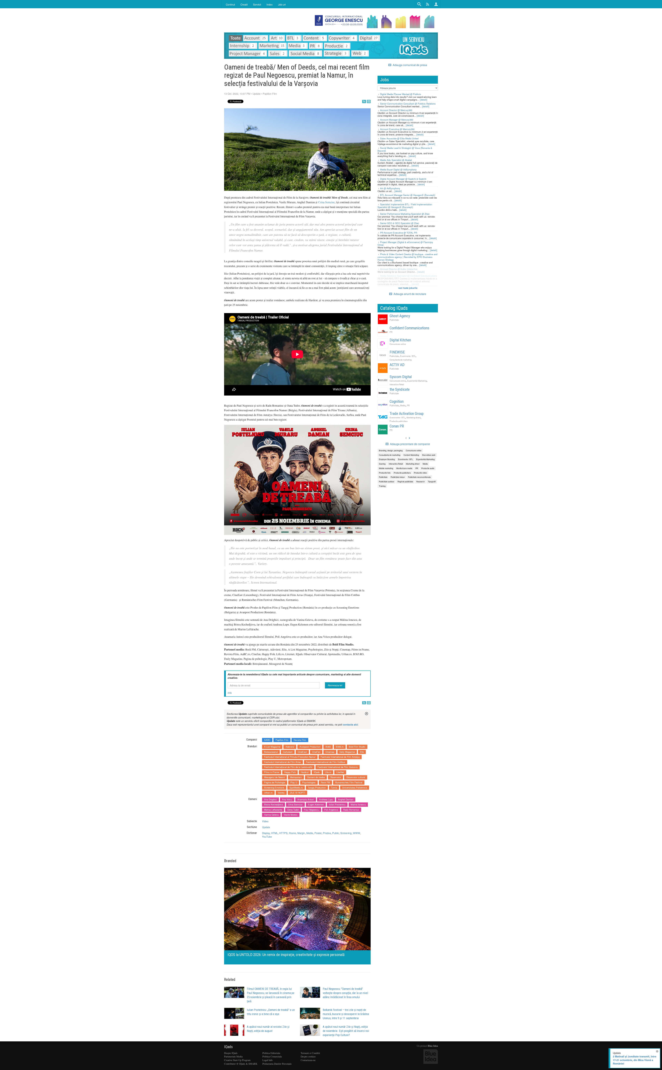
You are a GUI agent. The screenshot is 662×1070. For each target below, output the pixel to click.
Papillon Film (270, 93)
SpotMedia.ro (296, 787)
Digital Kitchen (400, 340)
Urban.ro (268, 792)
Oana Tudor (293, 809)
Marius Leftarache (273, 809)
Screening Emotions (274, 787)
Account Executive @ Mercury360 (397, 129)
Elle (362, 751)
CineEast (302, 751)
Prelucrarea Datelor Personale (277, 1063)
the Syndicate (400, 389)
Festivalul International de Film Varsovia (338, 767)
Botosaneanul (271, 751)
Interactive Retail (397, 384)
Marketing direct (413, 417)
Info (230, 692)
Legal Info (267, 1060)
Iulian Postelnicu (337, 804)
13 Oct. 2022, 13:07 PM (237, 93)
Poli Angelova (331, 809)
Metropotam (296, 777)
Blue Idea (433, 1046)
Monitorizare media (404, 468)
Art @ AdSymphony (390, 188)
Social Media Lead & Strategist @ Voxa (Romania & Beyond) (405, 149)
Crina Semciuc (326, 202)
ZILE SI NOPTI (297, 792)
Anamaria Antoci (305, 799)
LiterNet (340, 772)
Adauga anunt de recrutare (409, 293)
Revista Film (300, 740)
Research (420, 481)
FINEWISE (397, 352)
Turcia (334, 787)
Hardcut (305, 772)
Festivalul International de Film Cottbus (325, 762)
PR (391, 332)
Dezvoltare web (428, 454)
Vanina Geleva (271, 814)
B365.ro (340, 746)
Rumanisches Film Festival (348, 782)
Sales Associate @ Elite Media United (399, 138)
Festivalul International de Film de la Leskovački (288, 767)
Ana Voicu (287, 799)
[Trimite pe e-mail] (369, 101)
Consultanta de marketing (401, 359)
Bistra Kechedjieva (273, 804)
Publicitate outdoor (386, 481)
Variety (281, 792)
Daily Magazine (347, 751)
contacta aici (350, 724)
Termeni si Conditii (310, 1053)
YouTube (267, 836)
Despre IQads (231, 1053)
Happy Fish (290, 772)
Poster (318, 833)
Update (256, 93)
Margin (301, 833)
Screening (346, 833)
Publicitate (394, 319)
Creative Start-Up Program (237, 1060)
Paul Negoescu (311, 809)
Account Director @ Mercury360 (396, 110)
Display (266, 833)
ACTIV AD (397, 365)
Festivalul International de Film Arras (282, 762)
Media (309, 833)
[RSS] (364, 101)
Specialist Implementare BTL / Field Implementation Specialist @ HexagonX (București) (405, 206)
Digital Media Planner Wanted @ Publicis (400, 94)
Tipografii (432, 481)
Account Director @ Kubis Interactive (398, 269)
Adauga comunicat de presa (409, 65)
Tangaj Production (317, 787)
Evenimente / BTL (408, 356)
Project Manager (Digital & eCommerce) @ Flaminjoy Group (405, 243)
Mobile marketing (386, 468)
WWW (356, 833)
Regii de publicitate (405, 481)
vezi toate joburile (407, 287)
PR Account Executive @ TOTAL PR (398, 232)
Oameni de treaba (316, 777)
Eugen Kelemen (316, 804)
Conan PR (397, 426)
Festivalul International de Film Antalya (340, 756)
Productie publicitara (398, 421)
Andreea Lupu (326, 799)
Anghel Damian (345, 799)
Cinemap (329, 751)
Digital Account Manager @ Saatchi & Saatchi (403, 178)
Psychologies (309, 782)
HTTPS (283, 833)
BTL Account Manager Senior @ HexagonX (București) (407, 195)
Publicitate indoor (398, 477)
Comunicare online (398, 344)
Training (382, 486)
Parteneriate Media (233, 1056)
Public (335, 833)
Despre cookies (308, 1056)
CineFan (316, 751)
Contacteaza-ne (308, 1060)
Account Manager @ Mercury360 (396, 119)
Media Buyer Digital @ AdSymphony (398, 169)
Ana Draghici (270, 799)
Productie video (420, 472)
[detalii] (423, 99)
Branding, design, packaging (391, 450)
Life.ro (328, 772)
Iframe (292, 833)
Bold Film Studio (357, 746)
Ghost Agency (400, 316)
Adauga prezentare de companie (409, 444)
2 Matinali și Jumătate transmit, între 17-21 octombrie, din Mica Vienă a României (634, 1060)
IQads (317, 772)
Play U (293, 782)
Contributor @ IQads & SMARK (240, 1063)
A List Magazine (272, 746)
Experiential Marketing (417, 380)
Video (265, 821)
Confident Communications (409, 328)
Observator (335, 777)
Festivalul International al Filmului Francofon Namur (289, 756)
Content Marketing (411, 454)
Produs (327, 833)
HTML (274, 833)
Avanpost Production (309, 746)
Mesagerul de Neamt (274, 777)
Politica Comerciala (272, 1056)
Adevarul (289, 746)
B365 (328, 746)
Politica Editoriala (271, 1053)
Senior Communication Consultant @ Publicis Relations (408, 103)
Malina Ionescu (358, 804)
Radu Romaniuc (351, 809)
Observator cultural (355, 777)
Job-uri (282, 4)
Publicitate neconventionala (419, 477)
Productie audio (427, 468)
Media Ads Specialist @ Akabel (396, 160)
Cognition (397, 401)
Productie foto (384, 472)
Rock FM (325, 782)
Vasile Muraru (290, 814)
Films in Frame (271, 772)
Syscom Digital (401, 377)
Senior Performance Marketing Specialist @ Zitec (405, 213)
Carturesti (288, 751)
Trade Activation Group (407, 413)
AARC (267, 740)
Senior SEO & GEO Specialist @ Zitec (399, 223)
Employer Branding (387, 459)
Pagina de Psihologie (274, 782)
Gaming (382, 463)
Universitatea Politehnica (354, 787)
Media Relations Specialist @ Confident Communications (408, 275)
